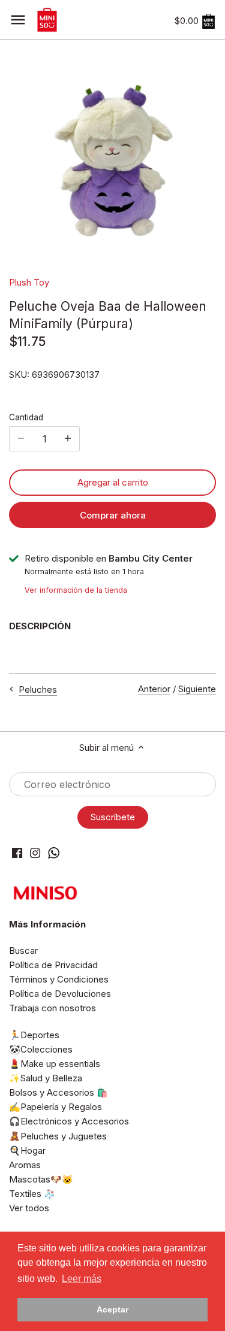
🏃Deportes (34, 1035)
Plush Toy (29, 282)
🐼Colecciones (41, 1049)
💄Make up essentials (54, 1063)
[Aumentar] (67, 439)
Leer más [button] (81, 1279)
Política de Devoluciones (60, 993)
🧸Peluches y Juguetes (58, 1136)
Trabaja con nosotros (52, 1008)
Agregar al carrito (112, 482)
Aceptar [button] (112, 1309)
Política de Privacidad (53, 965)
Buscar (23, 950)
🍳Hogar (27, 1150)
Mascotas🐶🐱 (41, 1179)
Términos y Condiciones (59, 979)
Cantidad (26, 417)
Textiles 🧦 (32, 1193)
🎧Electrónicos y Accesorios (69, 1121)
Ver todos (29, 1208)
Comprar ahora (113, 515)
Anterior (154, 689)
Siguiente (197, 689)
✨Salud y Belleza (45, 1078)
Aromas (25, 1165)
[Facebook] (17, 852)
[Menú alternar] (18, 20)
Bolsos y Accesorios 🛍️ (58, 1092)
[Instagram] (35, 852)
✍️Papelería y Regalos (55, 1106)
